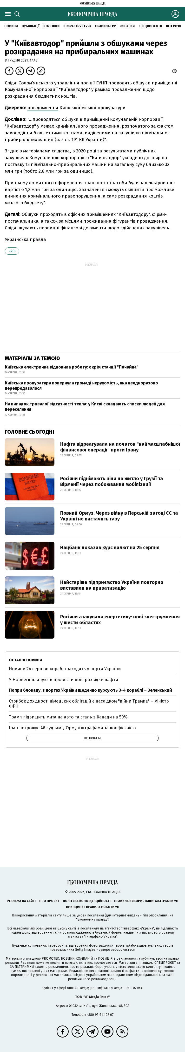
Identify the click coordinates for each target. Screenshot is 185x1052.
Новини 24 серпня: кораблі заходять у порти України (65, 668)
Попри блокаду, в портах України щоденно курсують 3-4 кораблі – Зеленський (90, 690)
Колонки (51, 26)
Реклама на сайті (21, 901)
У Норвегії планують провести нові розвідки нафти (63, 679)
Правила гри (105, 26)
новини (11, 26)
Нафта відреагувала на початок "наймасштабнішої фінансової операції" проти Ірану (120, 447)
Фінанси (127, 26)
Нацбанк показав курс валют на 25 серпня (109, 547)
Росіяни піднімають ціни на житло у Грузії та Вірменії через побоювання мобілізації (111, 481)
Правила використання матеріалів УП (146, 901)
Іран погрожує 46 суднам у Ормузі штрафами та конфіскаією (72, 728)
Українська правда (25, 239)
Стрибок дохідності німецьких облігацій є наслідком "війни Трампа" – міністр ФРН (89, 703)
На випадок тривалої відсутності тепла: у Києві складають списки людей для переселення (85, 406)
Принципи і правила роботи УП (92, 907)
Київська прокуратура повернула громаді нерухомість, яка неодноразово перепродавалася (81, 385)
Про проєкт (49, 901)
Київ (12, 251)
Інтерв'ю (173, 26)
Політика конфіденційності (87, 901)
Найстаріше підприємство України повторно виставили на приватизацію (111, 585)
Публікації (31, 26)
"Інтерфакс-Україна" (137, 928)
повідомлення (42, 107)
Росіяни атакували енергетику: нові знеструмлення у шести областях (120, 619)
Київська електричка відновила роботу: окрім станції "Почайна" (72, 367)
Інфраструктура (77, 26)
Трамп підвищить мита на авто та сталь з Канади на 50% (68, 717)
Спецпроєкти (150, 26)
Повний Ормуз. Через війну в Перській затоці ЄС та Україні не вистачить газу (119, 516)
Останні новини (25, 660)
